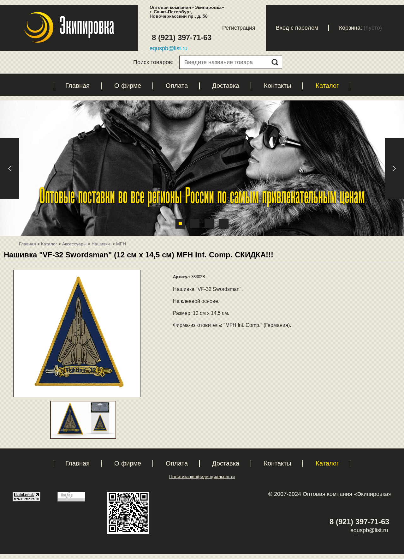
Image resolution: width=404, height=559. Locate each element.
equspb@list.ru (168, 48)
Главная (77, 85)
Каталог (327, 85)
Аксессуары (74, 243)
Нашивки (101, 243)
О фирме (127, 85)
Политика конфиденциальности (202, 476)
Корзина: (350, 28)
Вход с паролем (297, 28)
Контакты (277, 85)
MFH (121, 243)
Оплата (177, 85)
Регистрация (238, 28)
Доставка (225, 85)
